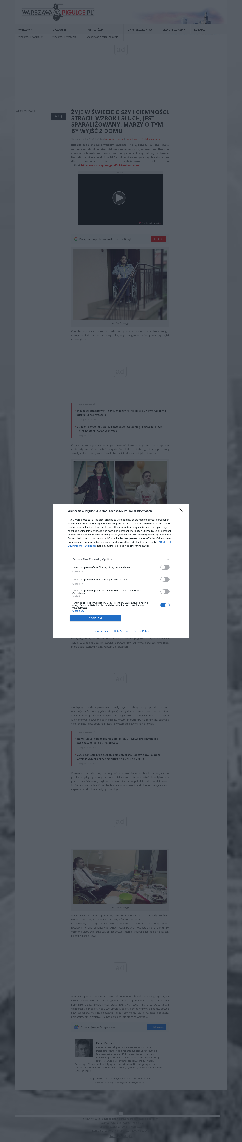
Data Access (121, 631)
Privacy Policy (141, 631)
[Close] (182, 511)
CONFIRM (95, 618)
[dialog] (121, 571)
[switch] (165, 567)
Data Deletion (101, 631)
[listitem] (121, 559)
